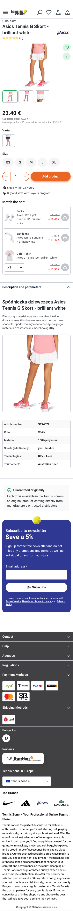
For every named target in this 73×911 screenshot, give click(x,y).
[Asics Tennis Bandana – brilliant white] (9, 237)
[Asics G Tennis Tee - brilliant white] (9, 255)
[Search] (39, 12)
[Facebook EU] (6, 738)
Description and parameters (21, 287)
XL (56, 163)
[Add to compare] (67, 56)
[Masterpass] (52, 685)
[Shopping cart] (67, 12)
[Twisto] (23, 685)
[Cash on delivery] (23, 696)
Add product (50, 176)
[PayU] (8, 685)
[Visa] (37, 685)
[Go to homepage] (19, 12)
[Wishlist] (49, 12)
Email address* (16, 566)
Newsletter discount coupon (37, 601)
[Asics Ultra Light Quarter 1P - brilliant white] (9, 217)
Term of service (13, 601)
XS (10, 163)
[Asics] (63, 33)
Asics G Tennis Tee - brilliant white (37, 257)
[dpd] (8, 719)
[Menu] (5, 12)
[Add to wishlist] (67, 47)
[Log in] (58, 12)
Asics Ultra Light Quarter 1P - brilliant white (29, 219)
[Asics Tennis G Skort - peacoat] (8, 140)
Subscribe (39, 587)
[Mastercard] (8, 696)
